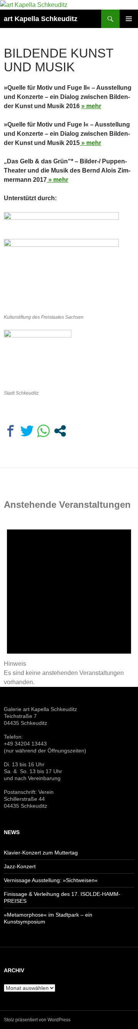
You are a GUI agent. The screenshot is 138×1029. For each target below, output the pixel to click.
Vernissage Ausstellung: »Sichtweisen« (51, 880)
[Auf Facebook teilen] (10, 431)
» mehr (91, 106)
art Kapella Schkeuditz (40, 19)
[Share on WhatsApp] (43, 431)
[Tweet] (27, 431)
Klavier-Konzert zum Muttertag (41, 853)
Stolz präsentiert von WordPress (37, 1019)
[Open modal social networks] (60, 431)
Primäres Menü (129, 19)
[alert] (69, 600)
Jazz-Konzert (20, 866)
